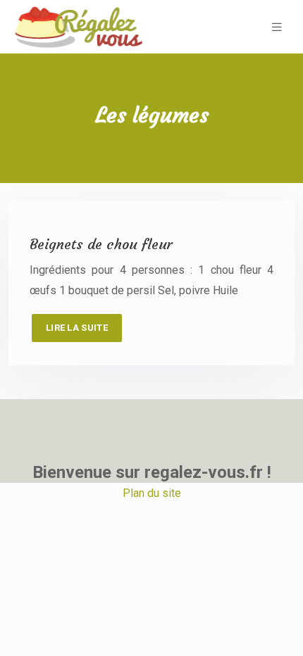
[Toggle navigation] (276, 27)
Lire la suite (77, 327)
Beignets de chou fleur (101, 244)
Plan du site (152, 493)
